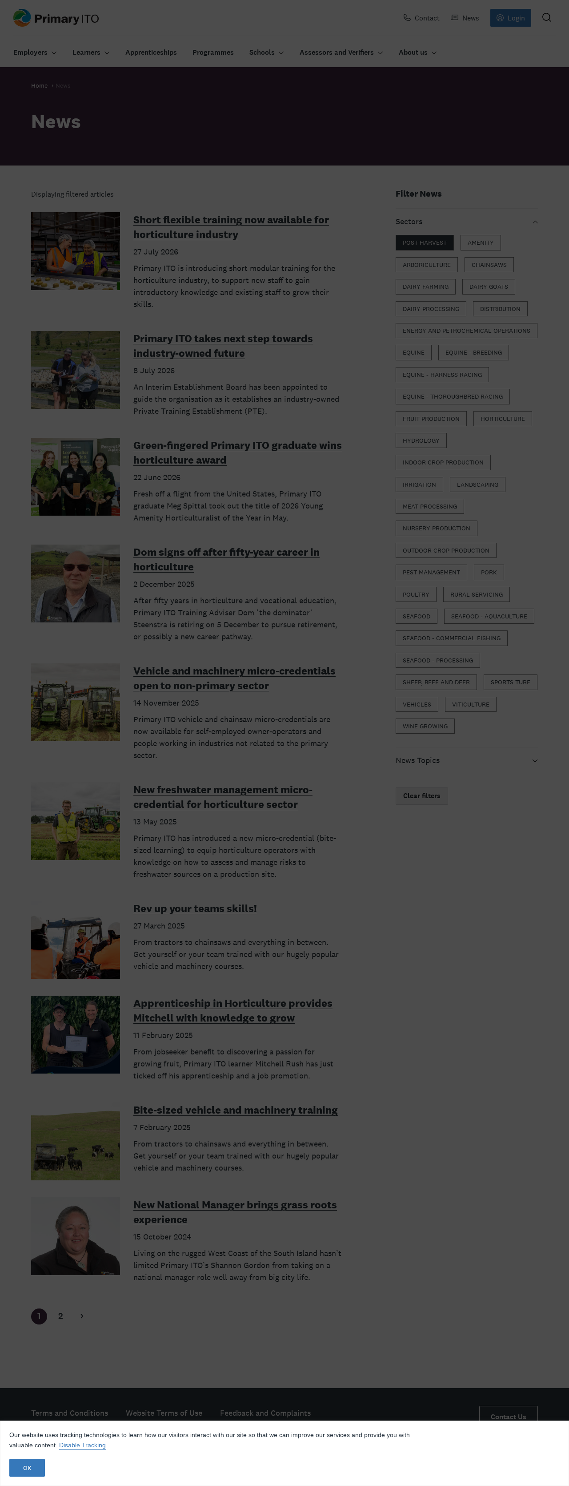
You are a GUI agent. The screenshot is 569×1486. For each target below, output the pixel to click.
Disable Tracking (82, 1445)
